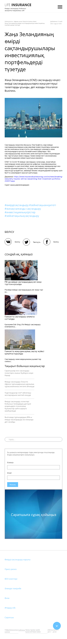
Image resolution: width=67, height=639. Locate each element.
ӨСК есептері (11, 579)
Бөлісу (17, 242)
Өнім (7, 598)
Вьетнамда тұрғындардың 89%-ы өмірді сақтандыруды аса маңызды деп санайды (19, 419)
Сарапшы (9, 617)
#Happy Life (10, 607)
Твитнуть (37, 242)
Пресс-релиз (11, 569)
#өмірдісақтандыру (17, 205)
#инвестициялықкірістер (20, 212)
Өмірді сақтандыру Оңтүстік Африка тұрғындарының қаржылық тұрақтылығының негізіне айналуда (19, 384)
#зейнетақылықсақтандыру (22, 216)
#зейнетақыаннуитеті (42, 205)
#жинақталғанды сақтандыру (23, 208)
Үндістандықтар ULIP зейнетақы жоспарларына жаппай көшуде (18, 394)
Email (9, 473)
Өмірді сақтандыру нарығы (18, 559)
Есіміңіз (10, 462)
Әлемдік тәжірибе (13, 588)
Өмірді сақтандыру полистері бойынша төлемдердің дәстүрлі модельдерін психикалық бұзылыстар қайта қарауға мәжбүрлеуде (18, 406)
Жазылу (13, 484)
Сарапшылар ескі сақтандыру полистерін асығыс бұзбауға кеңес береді (19, 372)
